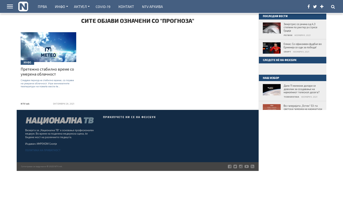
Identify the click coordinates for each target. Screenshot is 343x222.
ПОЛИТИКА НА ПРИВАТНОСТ (43, 150)
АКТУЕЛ (80, 6)
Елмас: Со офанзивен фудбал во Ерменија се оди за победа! (303, 45)
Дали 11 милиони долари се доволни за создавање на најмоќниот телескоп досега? (302, 89)
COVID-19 (103, 6)
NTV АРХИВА (152, 6)
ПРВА (42, 6)
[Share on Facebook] (40, 54)
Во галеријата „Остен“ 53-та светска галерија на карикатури (303, 107)
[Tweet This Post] (48, 54)
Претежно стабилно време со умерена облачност (47, 71)
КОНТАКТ (126, 6)
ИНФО (60, 6)
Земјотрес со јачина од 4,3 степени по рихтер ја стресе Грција (300, 27)
